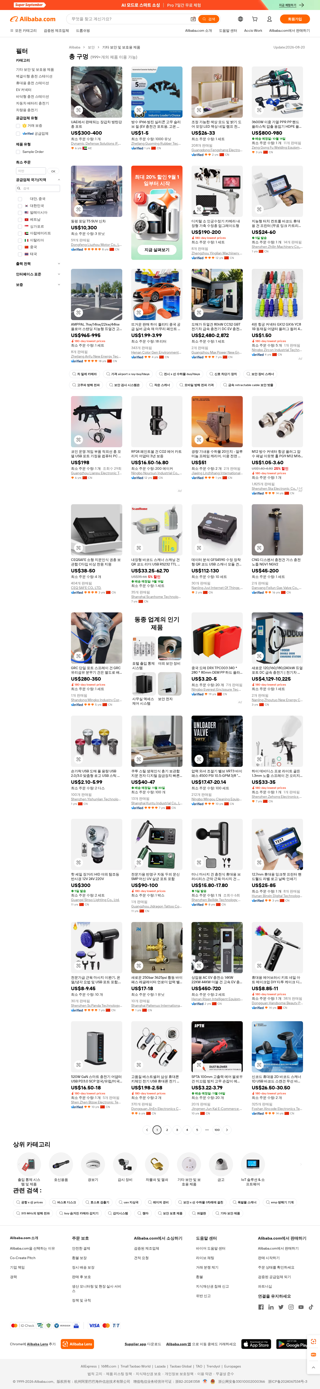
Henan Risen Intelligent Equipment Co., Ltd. (217, 999)
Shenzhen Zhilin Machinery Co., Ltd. (277, 247)
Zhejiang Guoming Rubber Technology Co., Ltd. (156, 143)
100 (217, 1130)
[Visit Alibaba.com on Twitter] (281, 1307)
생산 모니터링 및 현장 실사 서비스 (96, 1288)
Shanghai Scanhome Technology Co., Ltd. (156, 597)
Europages (232, 1366)
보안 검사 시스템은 (127, 385)
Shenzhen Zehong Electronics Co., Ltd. (277, 797)
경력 (13, 1277)
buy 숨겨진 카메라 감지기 (81, 1213)
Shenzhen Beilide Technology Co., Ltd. (217, 900)
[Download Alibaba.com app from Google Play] (293, 1344)
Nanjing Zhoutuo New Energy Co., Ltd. (277, 700)
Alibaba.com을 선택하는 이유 (32, 1248)
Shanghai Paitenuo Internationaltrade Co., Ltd (156, 1005)
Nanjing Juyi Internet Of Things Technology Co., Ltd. (217, 588)
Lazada (160, 1366)
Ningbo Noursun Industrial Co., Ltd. (156, 473)
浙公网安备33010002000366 (241, 1382)
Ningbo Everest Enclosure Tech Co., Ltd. (217, 689)
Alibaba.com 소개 (24, 1238)
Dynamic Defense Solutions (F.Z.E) (96, 143)
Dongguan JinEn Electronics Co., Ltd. (156, 1109)
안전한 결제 (81, 1248)
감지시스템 (120, 1213)
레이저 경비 (161, 1202)
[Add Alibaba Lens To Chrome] (77, 1344)
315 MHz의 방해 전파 (35, 1213)
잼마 (145, 1213)
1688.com (108, 1366)
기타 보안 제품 (230, 1213)
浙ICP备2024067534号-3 (287, 1382)
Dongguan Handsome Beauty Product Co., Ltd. (277, 1003)
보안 (91, 47)
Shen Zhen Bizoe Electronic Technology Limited (96, 1102)
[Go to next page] (227, 1129)
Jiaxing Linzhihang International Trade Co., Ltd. (217, 473)
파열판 (201, 1213)
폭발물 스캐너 (247, 1202)
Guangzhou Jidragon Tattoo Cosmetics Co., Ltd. (156, 906)
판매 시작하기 (269, 1258)
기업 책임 (17, 1267)
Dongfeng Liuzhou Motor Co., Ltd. (96, 245)
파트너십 (265, 1286)
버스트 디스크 (66, 1202)
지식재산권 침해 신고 (212, 1286)
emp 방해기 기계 (282, 1202)
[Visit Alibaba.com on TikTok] (311, 1307)
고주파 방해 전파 (88, 385)
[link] (313, 1341)
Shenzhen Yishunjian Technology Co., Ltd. (96, 799)
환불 (199, 1277)
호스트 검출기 (99, 1202)
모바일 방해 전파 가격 (199, 385)
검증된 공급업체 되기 (274, 1277)
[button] (193, 19)
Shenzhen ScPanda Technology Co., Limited (96, 1005)
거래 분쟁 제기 (207, 1267)
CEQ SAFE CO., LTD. (86, 588)
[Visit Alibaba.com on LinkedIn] (271, 1307)
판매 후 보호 (81, 1277)
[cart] (256, 20)
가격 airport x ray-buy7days (130, 374)
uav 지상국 (131, 1202)
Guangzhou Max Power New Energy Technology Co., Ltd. (217, 352)
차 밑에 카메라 (87, 374)
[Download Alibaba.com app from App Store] (256, 1344)
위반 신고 (203, 1296)
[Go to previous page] (147, 1129)
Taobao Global (181, 1366)
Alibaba (74, 47)
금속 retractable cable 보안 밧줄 (250, 385)
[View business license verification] (205, 1381)
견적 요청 (141, 1258)
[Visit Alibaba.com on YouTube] (301, 1307)
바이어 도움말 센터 (211, 1248)
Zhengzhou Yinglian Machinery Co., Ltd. (217, 253)
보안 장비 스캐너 (263, 374)
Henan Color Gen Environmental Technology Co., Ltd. (156, 352)
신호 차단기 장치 (225, 374)
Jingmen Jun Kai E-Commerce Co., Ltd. (217, 1109)
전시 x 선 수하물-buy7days (182, 374)
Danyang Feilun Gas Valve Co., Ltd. (277, 588)
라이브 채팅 (205, 1258)
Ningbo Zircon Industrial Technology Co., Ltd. (277, 350)
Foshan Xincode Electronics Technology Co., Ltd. (277, 1109)
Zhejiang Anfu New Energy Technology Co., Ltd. (96, 356)
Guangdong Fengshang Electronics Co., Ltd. (217, 150)
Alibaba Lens (37, 1344)
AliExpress (89, 1366)
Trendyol (213, 1366)
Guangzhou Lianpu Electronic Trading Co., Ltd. (96, 473)
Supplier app (135, 1344)
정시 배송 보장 (83, 1267)
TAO (199, 1366)
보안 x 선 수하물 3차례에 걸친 (203, 1202)
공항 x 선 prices (32, 1202)
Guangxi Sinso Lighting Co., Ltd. (95, 900)
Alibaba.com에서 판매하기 (278, 1248)
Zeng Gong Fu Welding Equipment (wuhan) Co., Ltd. (277, 147)
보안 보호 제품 (172, 1213)
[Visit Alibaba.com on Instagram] (291, 1307)
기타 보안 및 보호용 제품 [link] (121, 47)
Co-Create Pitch (23, 1258)
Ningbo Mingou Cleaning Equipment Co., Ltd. (217, 799)
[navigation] (38, 589)
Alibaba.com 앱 (178, 1344)
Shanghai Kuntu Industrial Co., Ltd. (156, 803)
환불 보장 (79, 1258)
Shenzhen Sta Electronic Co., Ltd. (277, 488)
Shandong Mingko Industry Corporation (96, 700)
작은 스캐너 (162, 385)
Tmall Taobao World (135, 1366)
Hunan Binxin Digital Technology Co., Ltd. (277, 896)
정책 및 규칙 (81, 1300)
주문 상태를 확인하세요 (276, 1267)
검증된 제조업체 (146, 1248)
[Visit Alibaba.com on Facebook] (261, 1307)
